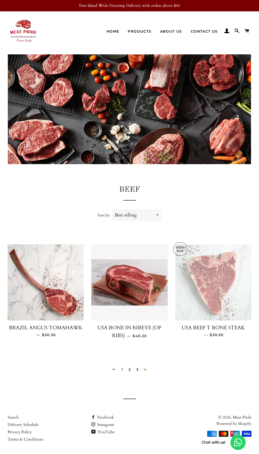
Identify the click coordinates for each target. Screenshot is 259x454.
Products (139, 31)
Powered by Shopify (234, 423)
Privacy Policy (20, 432)
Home (112, 31)
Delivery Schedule (23, 424)
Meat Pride (242, 417)
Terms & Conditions (25, 439)
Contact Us (204, 31)
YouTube (106, 432)
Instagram (105, 424)
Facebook (105, 417)
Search (13, 417)
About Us (171, 31)
